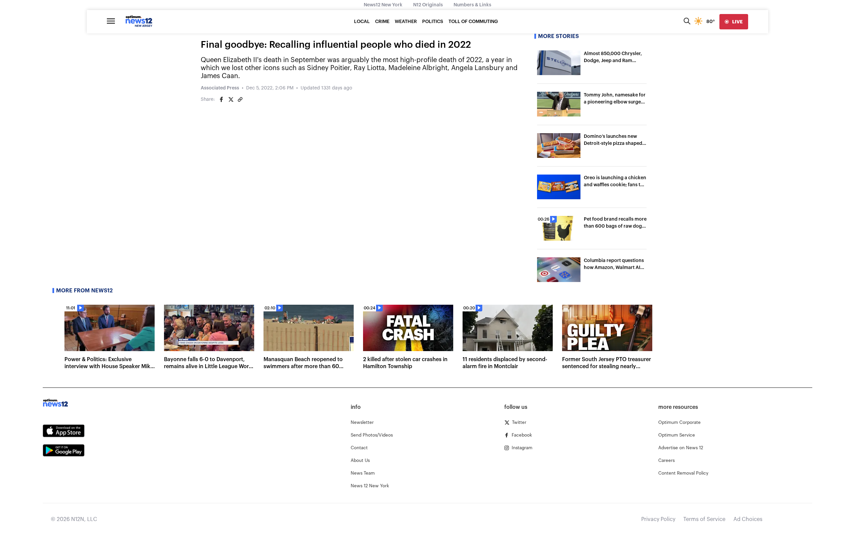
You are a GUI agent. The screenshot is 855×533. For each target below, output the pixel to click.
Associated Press (220, 88)
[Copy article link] (240, 99)
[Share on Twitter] (230, 99)
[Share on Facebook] (221, 99)
